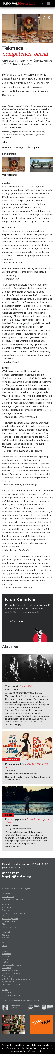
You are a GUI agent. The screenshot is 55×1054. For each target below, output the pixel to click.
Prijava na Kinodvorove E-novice (16, 913)
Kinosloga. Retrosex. (11, 973)
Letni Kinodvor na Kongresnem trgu (17, 979)
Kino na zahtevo (9, 927)
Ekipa (4, 945)
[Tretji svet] (27, 668)
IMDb (4, 142)
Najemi (5, 989)
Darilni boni (7, 916)
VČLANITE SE (16, 621)
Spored (5, 904)
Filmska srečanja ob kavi (12, 965)
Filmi (4, 924)
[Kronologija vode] (27, 800)
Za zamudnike (11, 760)
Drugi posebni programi (12, 984)
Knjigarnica (7, 932)
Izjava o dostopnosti (11, 995)
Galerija (5, 935)
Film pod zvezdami (10, 970)
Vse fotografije (9, 174)
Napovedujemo (8, 921)
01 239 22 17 (10, 873)
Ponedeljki (6, 967)
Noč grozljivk (7, 976)
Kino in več (6, 951)
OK (40, 1051)
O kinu (4, 943)
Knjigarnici (35, 147)
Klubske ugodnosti (10, 918)
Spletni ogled (8, 981)
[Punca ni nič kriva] (27, 745)
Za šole (5, 956)
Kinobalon (6, 953)
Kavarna (5, 937)
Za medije (6, 992)
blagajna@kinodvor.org (16, 876)
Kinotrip (5, 959)
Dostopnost (7, 910)
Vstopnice (6, 907)
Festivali (5, 962)
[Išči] (42, 3)
